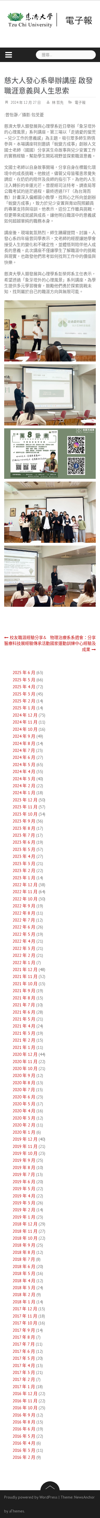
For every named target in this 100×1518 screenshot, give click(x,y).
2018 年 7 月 (23, 1259)
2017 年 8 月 (23, 1337)
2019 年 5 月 (23, 1188)
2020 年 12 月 (25, 1054)
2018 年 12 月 (25, 1224)
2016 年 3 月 (23, 1450)
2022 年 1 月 (23, 962)
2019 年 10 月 (25, 1153)
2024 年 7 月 (23, 750)
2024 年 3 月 (23, 778)
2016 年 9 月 (23, 1415)
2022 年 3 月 (23, 948)
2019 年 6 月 (23, 1181)
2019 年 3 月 (23, 1202)
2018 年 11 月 (25, 1231)
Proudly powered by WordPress (31, 1497)
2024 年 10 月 (25, 729)
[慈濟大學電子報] (50, 19)
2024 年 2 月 (23, 785)
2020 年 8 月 (23, 1082)
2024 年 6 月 (23, 757)
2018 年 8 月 (23, 1252)
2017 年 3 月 (23, 1372)
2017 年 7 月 (23, 1344)
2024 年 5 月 (23, 764)
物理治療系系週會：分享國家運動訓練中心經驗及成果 (73, 643)
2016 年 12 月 (25, 1393)
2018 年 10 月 (25, 1238)
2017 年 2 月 (23, 1379)
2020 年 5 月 (23, 1103)
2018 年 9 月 (23, 1245)
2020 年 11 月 (25, 1061)
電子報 (80, 102)
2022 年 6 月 (23, 927)
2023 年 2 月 (23, 870)
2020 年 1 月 (23, 1132)
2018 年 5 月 (23, 1273)
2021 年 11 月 (25, 976)
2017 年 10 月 (24, 1323)
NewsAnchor (84, 1497)
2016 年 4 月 (23, 1443)
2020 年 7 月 (23, 1089)
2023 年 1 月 (23, 877)
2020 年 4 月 (23, 1110)
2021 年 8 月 (23, 998)
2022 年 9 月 (23, 905)
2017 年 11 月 (24, 1316)
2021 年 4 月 (23, 1026)
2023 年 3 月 (23, 863)
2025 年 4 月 (23, 686)
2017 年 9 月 (23, 1330)
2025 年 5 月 (23, 679)
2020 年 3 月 (23, 1118)
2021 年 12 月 (25, 969)
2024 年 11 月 (25, 722)
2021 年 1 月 (23, 1047)
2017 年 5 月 (23, 1358)
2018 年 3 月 (23, 1287)
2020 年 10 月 (25, 1068)
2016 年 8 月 (23, 1422)
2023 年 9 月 (23, 821)
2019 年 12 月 (25, 1139)
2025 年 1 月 (23, 707)
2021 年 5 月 (23, 1019)
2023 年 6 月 (23, 842)
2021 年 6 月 (23, 1012)
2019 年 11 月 (25, 1146)
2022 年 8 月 (23, 913)
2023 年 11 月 (25, 806)
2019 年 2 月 (23, 1209)
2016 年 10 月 (25, 1407)
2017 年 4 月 (23, 1365)
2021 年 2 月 (23, 1040)
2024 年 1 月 (23, 792)
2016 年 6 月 (23, 1429)
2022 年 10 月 (25, 899)
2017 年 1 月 (23, 1386)
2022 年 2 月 (23, 955)
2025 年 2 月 (23, 701)
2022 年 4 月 (23, 941)
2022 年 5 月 (23, 934)
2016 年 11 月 (25, 1400)
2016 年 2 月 (23, 1457)
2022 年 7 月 (23, 920)
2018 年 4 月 (23, 1280)
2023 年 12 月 (25, 800)
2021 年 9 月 (23, 990)
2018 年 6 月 (23, 1266)
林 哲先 (58, 102)
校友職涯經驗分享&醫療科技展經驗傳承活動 (27, 640)
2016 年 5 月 (23, 1436)
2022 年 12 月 (25, 884)
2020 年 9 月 (23, 1075)
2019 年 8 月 (23, 1167)
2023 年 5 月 (23, 849)
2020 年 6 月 (23, 1097)
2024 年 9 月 (23, 736)
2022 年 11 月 (25, 891)
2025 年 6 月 (23, 672)
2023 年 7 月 (23, 835)
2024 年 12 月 (25, 715)
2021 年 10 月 (25, 983)
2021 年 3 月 (23, 1033)
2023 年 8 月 (23, 828)
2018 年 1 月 (23, 1301)
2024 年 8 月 (23, 743)
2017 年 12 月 (24, 1308)
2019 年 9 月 (23, 1160)
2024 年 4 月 (23, 771)
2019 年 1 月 (23, 1217)
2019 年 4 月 (23, 1195)
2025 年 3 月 (23, 694)
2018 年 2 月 (23, 1294)
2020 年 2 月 (23, 1125)
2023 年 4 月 (23, 856)
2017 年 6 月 (23, 1351)
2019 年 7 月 (23, 1174)
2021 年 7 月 (23, 1004)
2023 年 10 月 (25, 814)
